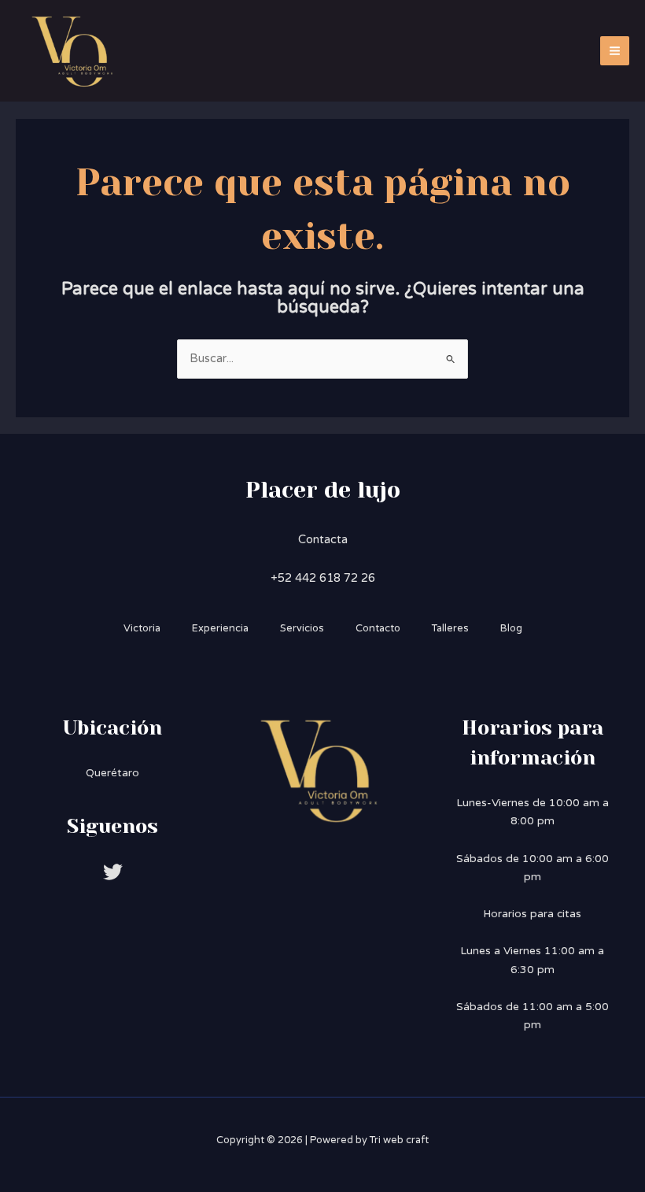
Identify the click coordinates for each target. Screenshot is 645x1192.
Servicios (302, 628)
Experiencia (220, 628)
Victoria (141, 628)
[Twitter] (113, 872)
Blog (511, 628)
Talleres (450, 628)
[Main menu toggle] (614, 50)
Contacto (378, 628)
